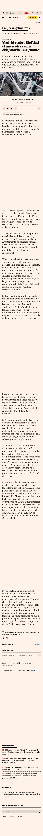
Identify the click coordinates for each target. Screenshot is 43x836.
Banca (5, 34)
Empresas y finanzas (16, 28)
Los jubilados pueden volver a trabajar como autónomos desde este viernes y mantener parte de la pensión (22, 794)
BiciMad (4, 655)
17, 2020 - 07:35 (24, 103)
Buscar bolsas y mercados (12, 806)
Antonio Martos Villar (21, 100)
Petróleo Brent (36, 13)
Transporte (6, 39)
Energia (25, 34)
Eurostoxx (11, 816)
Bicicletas (12, 655)
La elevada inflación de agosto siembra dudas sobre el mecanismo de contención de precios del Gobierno (19, 776)
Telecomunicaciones (14, 34)
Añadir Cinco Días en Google (14, 114)
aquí (33, 670)
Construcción (33, 34)
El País (38, 22)
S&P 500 (19, 13)
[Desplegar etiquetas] (39, 655)
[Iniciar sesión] (39, 18)
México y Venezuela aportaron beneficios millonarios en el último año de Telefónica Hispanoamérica (20, 761)
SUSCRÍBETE (32, 17)
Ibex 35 (5, 13)
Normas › (38, 644)
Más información (7, 665)
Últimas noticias (9, 746)
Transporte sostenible (24, 655)
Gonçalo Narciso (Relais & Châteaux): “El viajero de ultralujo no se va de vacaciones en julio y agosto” (21, 752)
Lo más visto (7, 787)
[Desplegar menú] (3, 17)
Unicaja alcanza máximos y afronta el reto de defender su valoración (20, 768)
